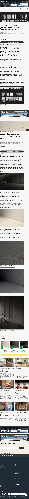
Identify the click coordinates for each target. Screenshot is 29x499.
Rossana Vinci (3, 37)
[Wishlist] (22, 8)
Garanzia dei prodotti (3, 486)
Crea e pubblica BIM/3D (17, 479)
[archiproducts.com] (4, 8)
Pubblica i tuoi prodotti (17, 478)
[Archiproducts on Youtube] (10, 455)
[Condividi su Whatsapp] (3, 40)
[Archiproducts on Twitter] (7, 455)
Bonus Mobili (1, 484)
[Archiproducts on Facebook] (1, 455)
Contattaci (1, 465)
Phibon (7, 169)
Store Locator (2, 483)
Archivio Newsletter (16, 467)
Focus (15, 466)
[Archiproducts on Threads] (8, 455)
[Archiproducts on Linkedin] (12, 455)
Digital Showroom (16, 486)
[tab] (2, 459)
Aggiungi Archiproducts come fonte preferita (13, 42)
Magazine (15, 464)
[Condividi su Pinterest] (1, 40)
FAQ (0, 464)
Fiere (15, 465)
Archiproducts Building (17, 472)
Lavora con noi (2, 466)
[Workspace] (20, 8)
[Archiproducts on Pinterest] (5, 455)
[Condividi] (9, 40)
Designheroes (16, 473)
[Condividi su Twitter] (7, 40)
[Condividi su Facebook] (5, 40)
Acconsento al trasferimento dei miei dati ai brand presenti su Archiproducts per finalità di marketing (11, 450)
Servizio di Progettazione (3, 479)
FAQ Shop (1, 491)
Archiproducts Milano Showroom (4, 467)
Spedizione (1, 485)
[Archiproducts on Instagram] (3, 455)
